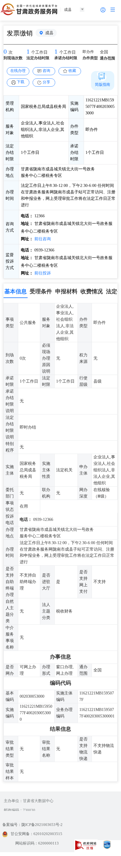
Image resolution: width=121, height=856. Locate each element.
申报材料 (66, 291)
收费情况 (91, 291)
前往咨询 (42, 238)
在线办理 (18, 70)
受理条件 (41, 291)
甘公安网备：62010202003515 (36, 834)
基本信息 (15, 291)
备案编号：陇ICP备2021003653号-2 (32, 824)
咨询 (46, 70)
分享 (46, 82)
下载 (20, 82)
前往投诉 (42, 273)
